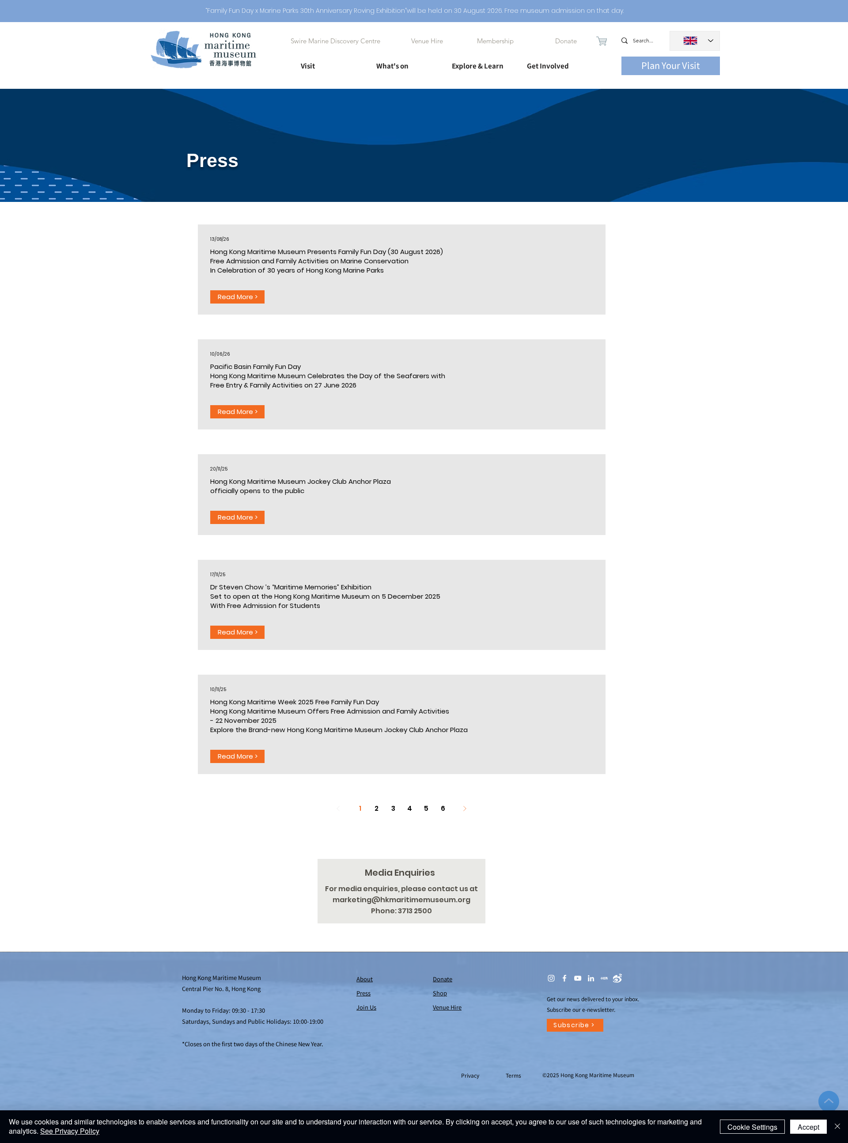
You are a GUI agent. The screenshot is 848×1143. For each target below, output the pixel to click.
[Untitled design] (604, 978)
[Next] (464, 808)
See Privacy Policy (69, 1131)
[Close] (837, 1126)
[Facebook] (564, 978)
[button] (330, 61)
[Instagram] (551, 978)
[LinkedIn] (591, 978)
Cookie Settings (752, 1127)
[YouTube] (577, 978)
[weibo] (617, 978)
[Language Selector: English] (695, 41)
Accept (808, 1127)
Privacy (471, 1075)
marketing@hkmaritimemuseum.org (401, 900)
